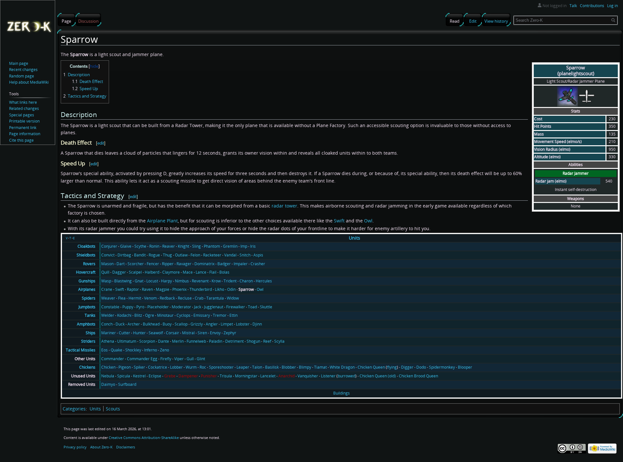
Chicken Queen (371, 367)
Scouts (113, 409)
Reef (267, 341)
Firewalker (235, 307)
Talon (257, 367)
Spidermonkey (442, 367)
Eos (104, 350)
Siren (202, 333)
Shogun (253, 341)
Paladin (215, 341)
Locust (152, 281)
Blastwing (123, 281)
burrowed (346, 376)
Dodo (421, 367)
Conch (107, 324)
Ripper (168, 264)
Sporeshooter (221, 367)
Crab (199, 298)
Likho (219, 289)
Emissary (201, 315)
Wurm (191, 367)
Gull (190, 358)
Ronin (154, 246)
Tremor (219, 315)
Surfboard (127, 384)
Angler (212, 324)
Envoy (215, 333)
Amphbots (86, 324)
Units (354, 238)
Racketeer (212, 255)
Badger (224, 264)
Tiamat (320, 367)
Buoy (167, 324)
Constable (110, 307)
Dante (163, 341)
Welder (107, 315)
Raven (147, 289)
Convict (108, 255)
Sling (196, 246)
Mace (188, 272)
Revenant (200, 281)
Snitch (244, 255)
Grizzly (196, 324)
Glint (201, 358)
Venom (150, 298)
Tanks (90, 315)
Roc (203, 367)
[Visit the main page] (29, 26)
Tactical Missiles (80, 350)
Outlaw (181, 255)
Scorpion (147, 341)
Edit (473, 21)
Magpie (162, 289)
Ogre (149, 315)
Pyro (140, 307)
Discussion (88, 21)
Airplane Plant (162, 221)
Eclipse (155, 376)
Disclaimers (125, 446)
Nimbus (182, 281)
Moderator (181, 307)
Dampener (188, 376)
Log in (612, 5)
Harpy (166, 281)
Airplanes (86, 289)
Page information (24, 133)
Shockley (133, 350)
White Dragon (342, 367)
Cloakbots (86, 246)
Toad (252, 307)
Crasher (257, 264)
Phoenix (179, 289)
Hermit (134, 298)
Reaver (168, 246)
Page (66, 21)
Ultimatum (126, 341)
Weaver (108, 298)
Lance (201, 272)
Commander (112, 358)
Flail (212, 272)
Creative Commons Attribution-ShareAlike (144, 437)
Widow (233, 298)
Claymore (171, 272)
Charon (246, 281)
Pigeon (124, 367)
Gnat (139, 281)
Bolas (224, 272)
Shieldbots (86, 255)
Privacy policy (75, 446)
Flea (122, 298)
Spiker (139, 367)
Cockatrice (157, 367)
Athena (107, 341)
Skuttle (266, 307)
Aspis (258, 255)
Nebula (107, 376)
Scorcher (136, 264)
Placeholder (158, 307)
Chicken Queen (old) (378, 376)
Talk (573, 5)
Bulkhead (151, 324)
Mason (107, 264)
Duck (120, 324)
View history (496, 21)
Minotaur (165, 315)
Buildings (341, 393)
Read (454, 21)
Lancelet (267, 376)
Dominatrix (204, 264)
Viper (179, 358)
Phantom (212, 246)
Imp (243, 246)
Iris (253, 246)
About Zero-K (101, 446)
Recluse (185, 298)
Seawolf (156, 333)
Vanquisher (308, 376)
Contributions (592, 5)
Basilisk (272, 367)
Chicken (108, 367)
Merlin (178, 341)
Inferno (150, 350)
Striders (88, 341)
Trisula (226, 376)
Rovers (89, 264)
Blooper (465, 367)
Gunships (87, 281)
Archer (134, 324)
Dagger (119, 272)
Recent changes (23, 69)
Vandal (230, 255)
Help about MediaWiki (29, 82)
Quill (105, 272)
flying (392, 367)
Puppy (127, 307)
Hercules (264, 281)
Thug (167, 255)
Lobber (176, 367)
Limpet (227, 324)
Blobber (289, 367)
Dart (120, 264)
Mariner (108, 333)
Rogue (154, 255)
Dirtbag (124, 255)
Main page (18, 63)
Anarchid (286, 376)
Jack (197, 307)
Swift (339, 221)
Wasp (106, 281)
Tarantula (215, 298)
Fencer (153, 264)
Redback (167, 298)
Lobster (243, 324)
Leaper (243, 367)
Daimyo (108, 384)
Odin (231, 289)
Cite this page (21, 140)
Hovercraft (85, 272)
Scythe (140, 246)
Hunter (139, 333)
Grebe (170, 376)
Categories (74, 409)
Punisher (209, 376)
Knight (183, 246)
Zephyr (230, 333)
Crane (106, 289)
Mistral (188, 333)
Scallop (181, 324)
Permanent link (22, 127)
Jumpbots (87, 307)
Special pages (21, 115)
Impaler (241, 264)
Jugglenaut (213, 307)
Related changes (24, 108)
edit (100, 143)
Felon (195, 255)
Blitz (138, 315)
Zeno (164, 350)
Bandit (140, 255)
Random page (21, 76)
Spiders (88, 298)
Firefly (165, 358)
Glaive (125, 246)
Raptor (133, 289)
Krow (216, 281)
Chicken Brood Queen (418, 376)
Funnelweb (196, 341)
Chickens (87, 367)
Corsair (172, 333)
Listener (328, 376)
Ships (90, 333)
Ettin (233, 315)
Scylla (279, 341)
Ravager (184, 264)
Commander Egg (142, 358)
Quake (116, 350)
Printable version (24, 121)
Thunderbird (200, 289)
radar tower (284, 206)
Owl (368, 221)
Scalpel (135, 272)
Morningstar (246, 376)
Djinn (257, 324)
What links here (23, 102)
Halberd (152, 272)
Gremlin (230, 246)
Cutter (124, 333)
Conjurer (109, 246)
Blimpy (305, 367)
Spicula (123, 376)
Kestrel (139, 376)
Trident (230, 281)
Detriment (234, 341)
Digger (407, 367)
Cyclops (183, 315)
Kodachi (124, 315)
